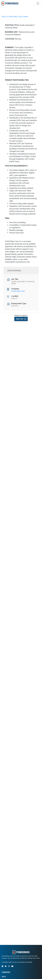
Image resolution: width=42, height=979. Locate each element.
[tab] (10, 3)
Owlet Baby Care (18, 291)
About (4, 977)
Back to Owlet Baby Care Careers (15, 17)
